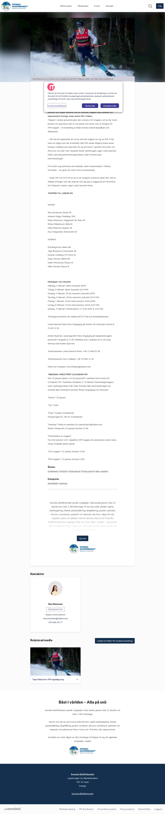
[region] (83, 96)
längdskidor (53, 483)
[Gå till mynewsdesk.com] (12, 809)
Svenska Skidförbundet (82, 793)
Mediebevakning (67, 809)
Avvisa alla (90, 106)
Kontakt (109, 6)
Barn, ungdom (101, 471)
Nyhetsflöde (144, 809)
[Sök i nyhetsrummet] (150, 6)
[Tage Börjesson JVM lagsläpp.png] (55, 661)
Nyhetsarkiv (66, 6)
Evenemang (53, 471)
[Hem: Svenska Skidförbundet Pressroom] (14, 6)
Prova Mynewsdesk (106, 809)
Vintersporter (75, 471)
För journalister (127, 809)
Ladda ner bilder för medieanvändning (115, 640)
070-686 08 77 (55, 622)
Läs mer (82, 538)
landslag (63, 483)
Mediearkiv (83, 6)
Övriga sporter (88, 471)
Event (97, 6)
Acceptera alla (109, 106)
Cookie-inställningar (57, 105)
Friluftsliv (63, 471)
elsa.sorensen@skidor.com (55, 618)
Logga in (158, 809)
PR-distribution (86, 809)
